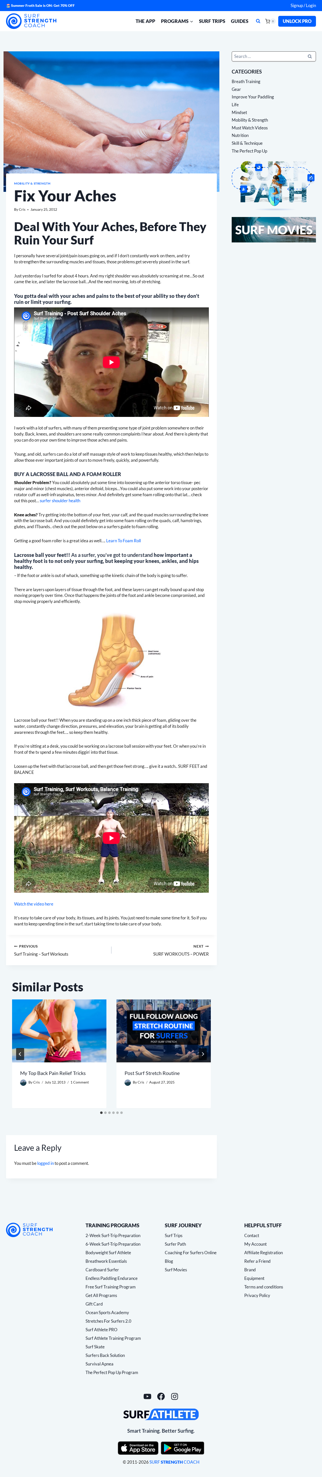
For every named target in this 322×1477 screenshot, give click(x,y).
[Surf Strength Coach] (29, 1230)
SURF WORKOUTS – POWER (181, 950)
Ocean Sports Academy (107, 1312)
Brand (250, 1269)
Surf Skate (95, 1346)
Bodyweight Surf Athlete (108, 1252)
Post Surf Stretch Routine (152, 1073)
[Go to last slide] (20, 1054)
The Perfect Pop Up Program (112, 1372)
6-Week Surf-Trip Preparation (113, 1244)
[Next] (203, 1054)
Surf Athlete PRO (101, 1329)
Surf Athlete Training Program (113, 1338)
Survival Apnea (99, 1363)
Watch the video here (33, 904)
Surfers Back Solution (105, 1355)
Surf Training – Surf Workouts (41, 950)
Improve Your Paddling (253, 96)
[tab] (101, 1112)
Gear (236, 89)
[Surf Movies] (274, 229)
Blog (169, 1261)
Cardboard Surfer (102, 1269)
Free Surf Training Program (111, 1286)
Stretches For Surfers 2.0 (108, 1321)
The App (145, 21)
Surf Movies (176, 1269)
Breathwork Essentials (106, 1261)
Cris (22, 209)
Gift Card (94, 1304)
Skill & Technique (247, 143)
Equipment (254, 1278)
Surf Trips (212, 21)
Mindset (239, 112)
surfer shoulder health (60, 500)
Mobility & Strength (32, 183)
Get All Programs (101, 1295)
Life (235, 104)
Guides (239, 21)
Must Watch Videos (250, 127)
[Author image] (23, 1082)
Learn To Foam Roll (123, 540)
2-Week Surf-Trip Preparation (113, 1235)
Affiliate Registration (263, 1252)
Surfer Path (175, 1244)
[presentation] (59, 1030)
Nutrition (240, 135)
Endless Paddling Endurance (112, 1278)
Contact (251, 1235)
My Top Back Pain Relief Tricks (53, 1073)
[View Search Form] (258, 21)
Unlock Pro (297, 21)
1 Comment (79, 1082)
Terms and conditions (263, 1286)
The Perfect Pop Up (249, 150)
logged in (45, 1163)
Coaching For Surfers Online (191, 1252)
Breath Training (246, 81)
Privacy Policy (257, 1295)
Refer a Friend (257, 1261)
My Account (255, 1244)
